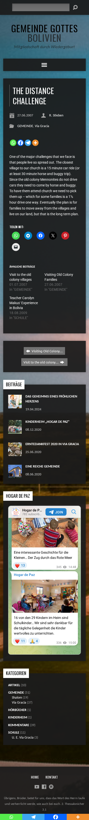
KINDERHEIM (17, 717)
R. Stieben (56, 115)
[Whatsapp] (13, 143)
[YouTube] (37, 786)
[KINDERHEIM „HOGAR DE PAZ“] (15, 431)
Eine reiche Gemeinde (42, 466)
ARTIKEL (14, 685)
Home (35, 777)
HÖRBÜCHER (17, 710)
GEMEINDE (25, 126)
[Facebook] (20, 143)
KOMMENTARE (18, 725)
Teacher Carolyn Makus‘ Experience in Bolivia (23, 303)
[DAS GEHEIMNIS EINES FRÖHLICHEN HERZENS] (15, 406)
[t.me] (51, 786)
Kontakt (51, 777)
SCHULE (13, 733)
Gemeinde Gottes (44, 32)
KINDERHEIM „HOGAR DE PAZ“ (47, 422)
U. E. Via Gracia (23, 738)
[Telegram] (28, 143)
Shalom (17, 698)
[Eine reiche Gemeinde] (15, 476)
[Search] (75, 7)
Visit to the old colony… (41, 362)
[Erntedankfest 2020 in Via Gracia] (15, 453)
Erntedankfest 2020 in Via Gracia (52, 444)
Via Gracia (42, 126)
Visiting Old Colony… (47, 351)
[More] (35, 143)
